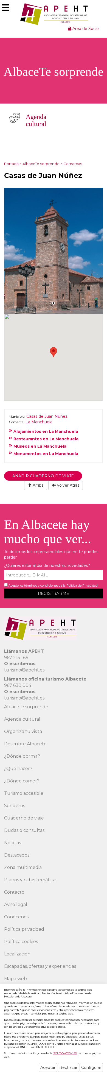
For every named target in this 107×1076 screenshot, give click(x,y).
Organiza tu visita (23, 731)
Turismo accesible (23, 793)
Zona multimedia (23, 867)
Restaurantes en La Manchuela (45, 438)
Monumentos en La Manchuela (45, 453)
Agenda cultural (22, 719)
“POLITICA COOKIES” (65, 1053)
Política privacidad (24, 929)
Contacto (14, 892)
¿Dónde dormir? (22, 756)
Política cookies (21, 941)
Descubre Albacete (25, 743)
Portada (11, 163)
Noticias (12, 842)
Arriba (38, 485)
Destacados (16, 855)
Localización (17, 954)
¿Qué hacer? (18, 768)
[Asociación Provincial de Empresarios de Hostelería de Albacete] (53, 14)
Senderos (14, 805)
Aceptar (47, 1067)
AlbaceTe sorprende (41, 163)
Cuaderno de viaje (24, 818)
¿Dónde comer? (22, 781)
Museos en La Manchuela (39, 446)
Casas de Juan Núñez (46, 416)
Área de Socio (85, 28)
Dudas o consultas (24, 830)
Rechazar (68, 1067)
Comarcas (72, 163)
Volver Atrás (67, 485)
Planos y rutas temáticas (30, 879)
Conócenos (16, 916)
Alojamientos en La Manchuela (45, 431)
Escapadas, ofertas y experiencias (40, 966)
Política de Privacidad (82, 585)
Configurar (91, 1067)
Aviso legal (15, 904)
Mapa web (15, 978)
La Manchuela (39, 421)
